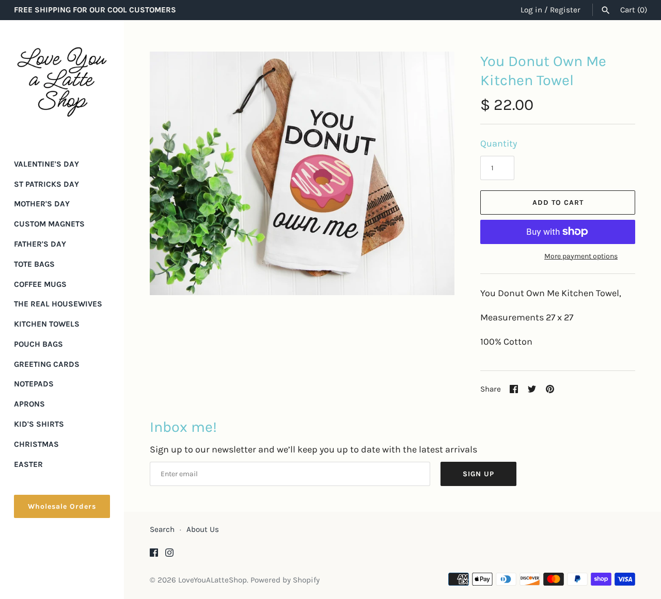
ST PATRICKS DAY (46, 184)
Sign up (478, 474)
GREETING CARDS (47, 364)
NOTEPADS (34, 383)
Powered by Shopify (285, 580)
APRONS (29, 404)
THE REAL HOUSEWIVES (58, 304)
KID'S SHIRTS (39, 424)
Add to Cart (558, 202)
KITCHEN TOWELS (47, 324)
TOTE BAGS (34, 264)
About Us (202, 529)
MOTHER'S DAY (42, 203)
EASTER (28, 464)
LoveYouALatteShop (212, 580)
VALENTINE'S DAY (46, 164)
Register (565, 9)
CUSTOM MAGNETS (49, 224)
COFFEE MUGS (40, 284)
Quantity (498, 143)
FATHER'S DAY (40, 244)
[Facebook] (154, 555)
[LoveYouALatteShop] (62, 82)
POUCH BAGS (38, 344)
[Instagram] (169, 555)
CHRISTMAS (36, 444)
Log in (531, 9)
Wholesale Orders (62, 506)
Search (162, 529)
